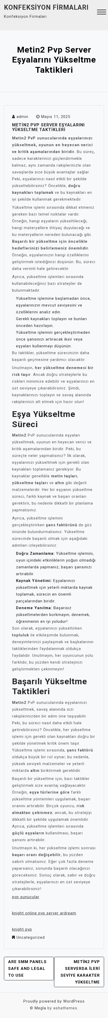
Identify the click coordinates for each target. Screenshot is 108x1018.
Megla (40, 1008)
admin (22, 116)
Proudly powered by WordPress (54, 1001)
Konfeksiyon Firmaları (46, 7)
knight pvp (22, 929)
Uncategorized (31, 937)
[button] (101, 12)
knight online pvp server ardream (44, 913)
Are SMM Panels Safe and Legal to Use (27, 968)
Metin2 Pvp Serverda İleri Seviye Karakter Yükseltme (80, 972)
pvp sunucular (25, 897)
